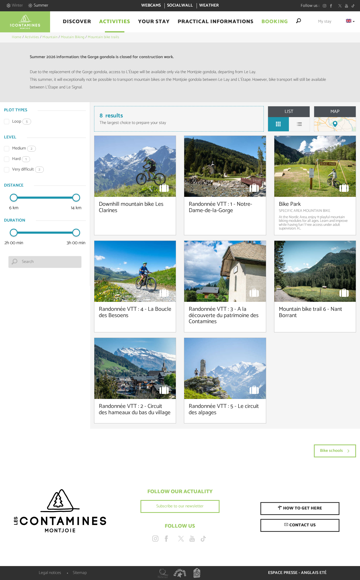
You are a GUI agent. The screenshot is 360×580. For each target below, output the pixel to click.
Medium (22, 149)
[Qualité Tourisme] (163, 573)
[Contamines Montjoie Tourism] (60, 511)
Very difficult (26, 170)
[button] (77, 21)
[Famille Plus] (180, 573)
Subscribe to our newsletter (179, 506)
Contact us (302, 525)
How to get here (302, 508)
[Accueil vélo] (196, 573)
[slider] (14, 198)
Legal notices (50, 572)
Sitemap (80, 572)
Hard (19, 159)
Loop (20, 122)
